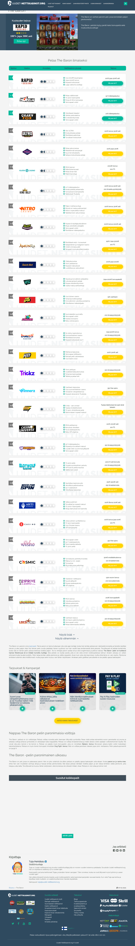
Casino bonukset (96, 3)
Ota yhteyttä (78, 915)
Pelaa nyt (21, 41)
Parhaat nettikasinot (52, 901)
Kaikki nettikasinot (51, 906)
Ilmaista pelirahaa (51, 922)
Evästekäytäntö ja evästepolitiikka (80, 905)
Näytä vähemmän (65, 638)
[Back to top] (128, 933)
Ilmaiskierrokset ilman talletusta (56, 908)
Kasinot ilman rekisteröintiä (54, 913)
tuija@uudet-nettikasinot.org (49, 882)
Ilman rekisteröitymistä (81, 3)
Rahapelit (48, 915)
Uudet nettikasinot (54, 3)
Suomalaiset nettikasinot (54, 904)
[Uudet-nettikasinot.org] (26, 3)
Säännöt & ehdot (80, 908)
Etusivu (11, 888)
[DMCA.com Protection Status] (21, 918)
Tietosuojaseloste (80, 901)
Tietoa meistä (79, 913)
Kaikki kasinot (66, 3)
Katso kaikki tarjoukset (67, 721)
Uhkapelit (48, 917)
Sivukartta (77, 910)
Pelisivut (51, 6)
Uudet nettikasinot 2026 (53, 899)
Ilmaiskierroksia (108, 3)
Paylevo (48, 919)
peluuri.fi (84, 935)
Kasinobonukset (50, 910)
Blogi (76, 899)
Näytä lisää (65, 634)
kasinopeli (32, 646)
